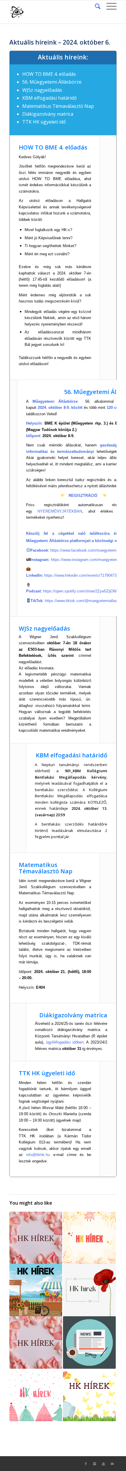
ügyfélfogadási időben (65, 1042)
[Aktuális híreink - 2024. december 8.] (35, 1395)
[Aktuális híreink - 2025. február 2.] (35, 1342)
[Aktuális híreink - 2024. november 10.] (89, 1290)
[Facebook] (85, 1463)
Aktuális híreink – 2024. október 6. (59, 42)
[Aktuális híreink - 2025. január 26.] (89, 1238)
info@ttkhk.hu (38, 1154)
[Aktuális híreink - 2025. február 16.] (35, 1238)
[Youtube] (103, 1463)
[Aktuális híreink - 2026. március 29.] (35, 1290)
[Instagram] (94, 1463)
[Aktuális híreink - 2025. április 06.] (89, 1395)
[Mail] (112, 1463)
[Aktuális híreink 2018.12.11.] (89, 1342)
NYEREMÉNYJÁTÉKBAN (60, 511)
